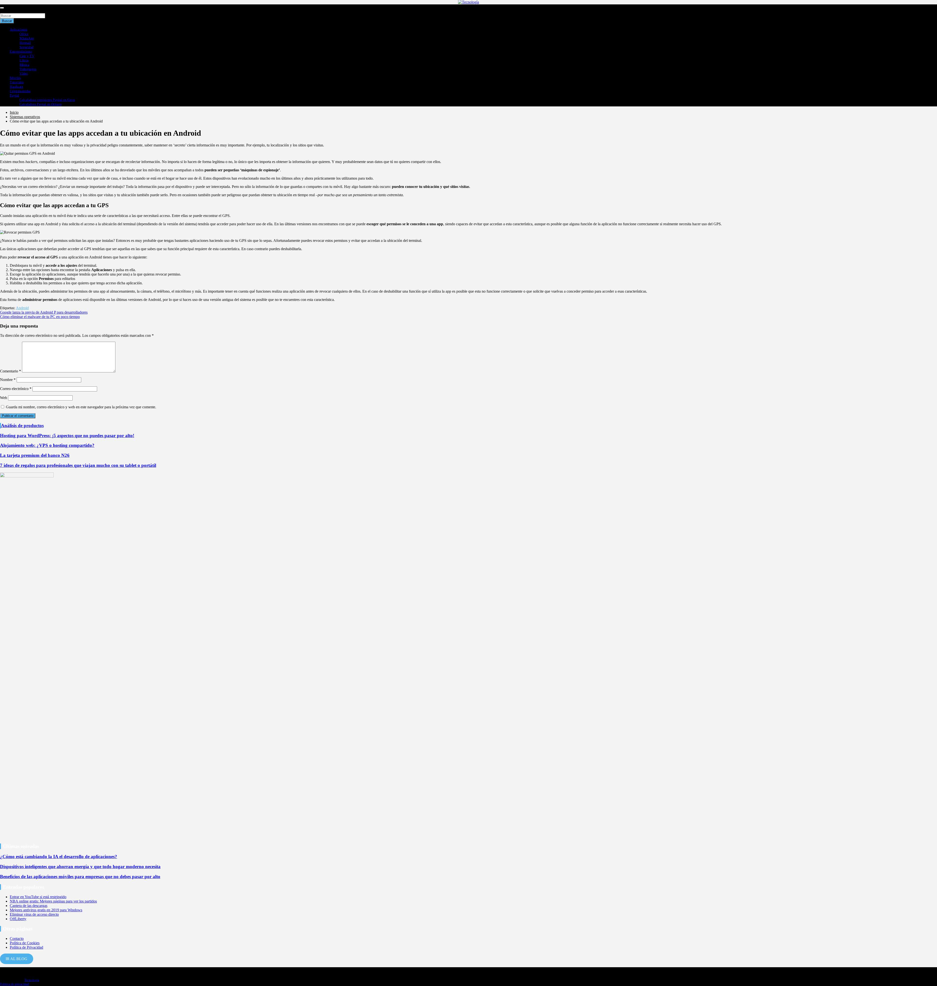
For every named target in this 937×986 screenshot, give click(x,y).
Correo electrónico (15, 389)
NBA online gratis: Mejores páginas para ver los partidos (53, 901)
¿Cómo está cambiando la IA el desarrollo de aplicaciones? (58, 856)
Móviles (15, 78)
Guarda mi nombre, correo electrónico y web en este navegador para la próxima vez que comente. (81, 407)
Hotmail (25, 43)
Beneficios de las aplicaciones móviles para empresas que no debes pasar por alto (80, 876)
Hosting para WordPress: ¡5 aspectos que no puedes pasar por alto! (67, 435)
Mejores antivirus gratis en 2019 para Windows (46, 910)
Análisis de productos (22, 425)
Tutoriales (17, 82)
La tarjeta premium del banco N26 (35, 455)
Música (24, 65)
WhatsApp (27, 38)
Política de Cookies (25, 943)
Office (24, 34)
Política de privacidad (14, 984)
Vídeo (24, 73)
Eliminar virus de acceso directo (34, 914)
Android (22, 308)
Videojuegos (28, 69)
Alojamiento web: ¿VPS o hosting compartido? (47, 445)
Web (3, 398)
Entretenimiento (21, 51)
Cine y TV (27, 56)
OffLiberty (18, 919)
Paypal (14, 95)
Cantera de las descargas (28, 906)
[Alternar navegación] (2, 8)
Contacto (17, 938)
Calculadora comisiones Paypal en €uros (47, 100)
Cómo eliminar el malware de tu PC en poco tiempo (40, 317)
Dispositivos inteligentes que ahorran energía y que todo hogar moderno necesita (80, 866)
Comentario (10, 371)
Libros (24, 60)
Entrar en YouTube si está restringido (38, 897)
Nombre (8, 380)
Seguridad (26, 47)
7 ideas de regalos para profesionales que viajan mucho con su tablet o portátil (78, 465)
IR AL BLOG (16, 959)
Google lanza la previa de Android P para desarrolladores (44, 312)
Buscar (5, 11)
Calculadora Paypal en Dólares (41, 104)
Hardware (16, 87)
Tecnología (31, 980)
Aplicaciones (18, 29)
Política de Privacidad (26, 947)
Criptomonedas (20, 91)
